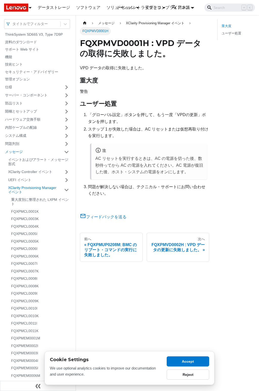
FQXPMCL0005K (25, 241)
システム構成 (15, 136)
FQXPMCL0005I (24, 234)
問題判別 (12, 144)
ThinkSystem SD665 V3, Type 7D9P (34, 34)
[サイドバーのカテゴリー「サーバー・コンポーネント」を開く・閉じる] (66, 95)
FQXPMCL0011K (24, 331)
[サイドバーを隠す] (38, 386)
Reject (188, 375)
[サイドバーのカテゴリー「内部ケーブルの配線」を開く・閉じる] (66, 128)
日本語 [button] (184, 7)
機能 (8, 57)
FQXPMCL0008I (24, 278)
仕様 (8, 87)
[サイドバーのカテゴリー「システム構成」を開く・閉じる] (66, 136)
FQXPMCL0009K (25, 301)
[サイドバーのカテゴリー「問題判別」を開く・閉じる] (66, 144)
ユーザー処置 (231, 33)
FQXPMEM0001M (25, 338)
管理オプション (17, 79)
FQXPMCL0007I (24, 264)
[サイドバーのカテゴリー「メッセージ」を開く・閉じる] (66, 152)
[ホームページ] (85, 23)
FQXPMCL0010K (25, 316)
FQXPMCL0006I (24, 249)
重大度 (226, 26)
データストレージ (54, 7)
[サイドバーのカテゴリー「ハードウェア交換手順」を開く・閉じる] (66, 120)
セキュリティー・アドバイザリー (31, 72)
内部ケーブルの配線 (21, 127)
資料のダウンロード (21, 42)
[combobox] (12, 24)
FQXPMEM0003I (24, 353)
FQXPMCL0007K (25, 271)
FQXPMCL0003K (25, 219)
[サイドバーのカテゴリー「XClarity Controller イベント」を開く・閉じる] (66, 172)
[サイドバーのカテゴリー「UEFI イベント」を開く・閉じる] (66, 180)
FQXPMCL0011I (24, 323)
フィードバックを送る (106, 217)
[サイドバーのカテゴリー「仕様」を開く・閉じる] (66, 87)
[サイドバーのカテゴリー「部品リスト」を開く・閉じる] (66, 103)
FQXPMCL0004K (25, 226)
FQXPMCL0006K (25, 256)
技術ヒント (14, 64)
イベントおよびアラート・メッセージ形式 (38, 162)
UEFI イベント (19, 180)
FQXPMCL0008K (25, 286)
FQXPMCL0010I (24, 308)
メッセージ (14, 152)
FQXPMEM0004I (24, 361)
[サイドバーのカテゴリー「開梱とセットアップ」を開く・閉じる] (66, 111)
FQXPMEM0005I (24, 368)
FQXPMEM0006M (25, 376)
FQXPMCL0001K (25, 211)
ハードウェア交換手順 (22, 119)
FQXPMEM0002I (24, 346)
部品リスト (14, 103)
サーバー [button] (19, 7)
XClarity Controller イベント (30, 172)
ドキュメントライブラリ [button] (139, 7)
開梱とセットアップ (21, 111)
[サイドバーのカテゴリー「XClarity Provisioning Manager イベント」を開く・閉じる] (66, 190)
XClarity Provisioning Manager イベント (32, 190)
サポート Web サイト (22, 49)
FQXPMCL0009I (24, 293)
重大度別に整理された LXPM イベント (40, 202)
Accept (188, 361)
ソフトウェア (88, 7)
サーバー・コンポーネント (26, 95)
